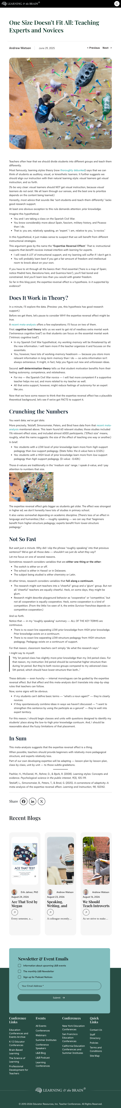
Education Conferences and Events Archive (18, 1033)
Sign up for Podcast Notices (37, 977)
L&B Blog (41, 1053)
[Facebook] (23, 801)
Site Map (95, 1055)
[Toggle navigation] (117, 3)
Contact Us (96, 1029)
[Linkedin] (32, 801)
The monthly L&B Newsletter (38, 971)
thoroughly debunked (72, 170)
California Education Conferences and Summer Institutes (73, 1049)
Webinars (41, 1035)
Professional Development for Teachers (18, 1070)
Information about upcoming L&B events (44, 965)
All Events (41, 1025)
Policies (94, 1042)
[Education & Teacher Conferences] (20, 4)
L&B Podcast (43, 1057)
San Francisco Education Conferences (70, 1037)
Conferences (43, 1030)
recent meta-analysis (24, 324)
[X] (41, 801)
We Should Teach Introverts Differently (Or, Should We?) (96, 907)
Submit (56, 997)
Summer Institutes (46, 1040)
